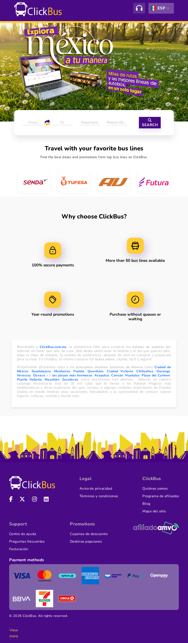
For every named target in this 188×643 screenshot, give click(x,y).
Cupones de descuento (89, 534)
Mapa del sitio (154, 511)
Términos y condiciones (99, 496)
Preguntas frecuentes (26, 541)
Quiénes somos (155, 488)
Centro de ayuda (22, 534)
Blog (146, 503)
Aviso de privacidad (96, 488)
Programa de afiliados (160, 496)
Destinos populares (86, 541)
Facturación (18, 549)
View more (13, 633)
